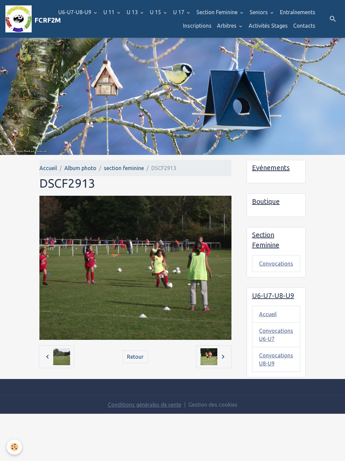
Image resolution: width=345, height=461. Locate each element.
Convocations (276, 264)
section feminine (124, 168)
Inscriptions (197, 26)
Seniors (259, 12)
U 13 (133, 12)
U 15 (156, 12)
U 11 (109, 12)
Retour (135, 357)
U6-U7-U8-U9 (75, 12)
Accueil (48, 168)
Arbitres (227, 26)
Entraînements (297, 12)
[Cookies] (14, 447)
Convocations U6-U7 (276, 335)
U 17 (179, 12)
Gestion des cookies (213, 405)
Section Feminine (217, 12)
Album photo (80, 168)
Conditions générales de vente (144, 405)
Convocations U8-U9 (276, 359)
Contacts (304, 26)
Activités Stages (268, 26)
